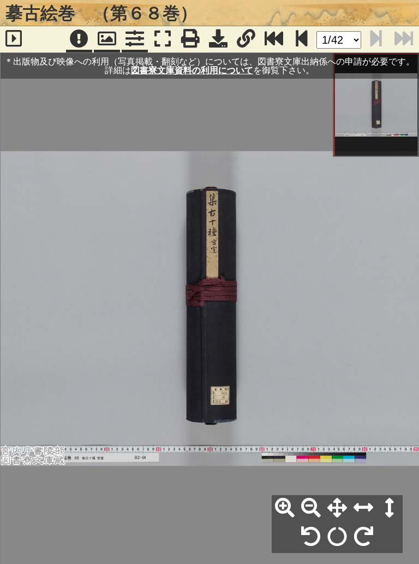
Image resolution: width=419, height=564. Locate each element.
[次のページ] (302, 39)
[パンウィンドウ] (107, 39)
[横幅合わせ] (363, 508)
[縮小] (311, 508)
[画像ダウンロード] (218, 39)
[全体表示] (337, 508)
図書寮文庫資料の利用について (192, 69)
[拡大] (285, 508)
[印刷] (190, 39)
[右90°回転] (363, 537)
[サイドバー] (14, 39)
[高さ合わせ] (389, 508)
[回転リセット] (337, 537)
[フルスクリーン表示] (162, 39)
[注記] (79, 39)
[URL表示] (246, 39)
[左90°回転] (311, 537)
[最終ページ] (274, 39)
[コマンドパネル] (135, 39)
